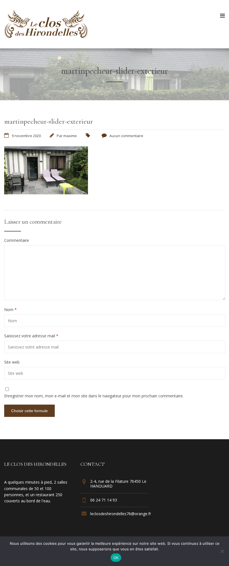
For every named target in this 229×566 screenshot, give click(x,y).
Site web (12, 362)
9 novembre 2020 (26, 135)
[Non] (222, 551)
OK (116, 557)
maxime (70, 135)
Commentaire (16, 240)
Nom (10, 310)
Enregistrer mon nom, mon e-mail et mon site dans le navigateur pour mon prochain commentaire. (93, 395)
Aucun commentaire (126, 135)
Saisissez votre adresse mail (31, 336)
